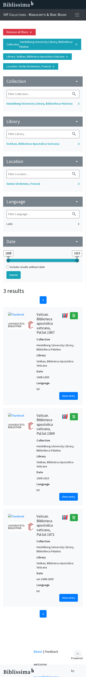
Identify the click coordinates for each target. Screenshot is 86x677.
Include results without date (27, 267)
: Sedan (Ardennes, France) (30, 66)
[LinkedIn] (48, 4)
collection (42, 81)
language (42, 201)
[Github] (75, 4)
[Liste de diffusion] (41, 4)
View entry (68, 396)
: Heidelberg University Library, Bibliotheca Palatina (42, 44)
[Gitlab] (81, 4)
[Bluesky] (55, 4)
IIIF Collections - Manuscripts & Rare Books (34, 14)
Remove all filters (19, 32)
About (38, 651)
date (42, 241)
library (42, 121)
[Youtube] (68, 4)
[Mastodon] (61, 4)
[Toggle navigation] (77, 15)
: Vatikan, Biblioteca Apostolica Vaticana (37, 56)
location (42, 161)
